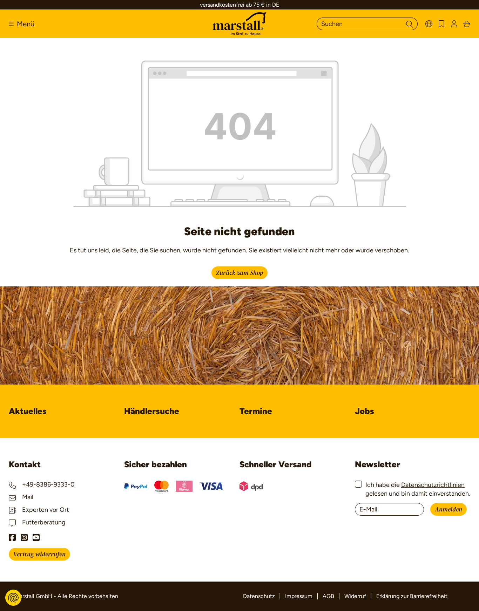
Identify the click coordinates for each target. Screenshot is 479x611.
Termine (256, 411)
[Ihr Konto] (454, 23)
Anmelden (448, 509)
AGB (328, 596)
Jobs (364, 411)
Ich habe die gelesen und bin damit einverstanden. (417, 489)
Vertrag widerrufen (39, 554)
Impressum (298, 596)
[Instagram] (24, 537)
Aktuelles (28, 411)
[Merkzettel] (441, 23)
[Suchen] (410, 24)
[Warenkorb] (466, 23)
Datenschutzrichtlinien (433, 485)
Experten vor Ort (45, 510)
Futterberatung (43, 522)
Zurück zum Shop (239, 273)
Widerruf (355, 596)
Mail (27, 497)
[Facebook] (12, 537)
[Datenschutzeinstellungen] (13, 598)
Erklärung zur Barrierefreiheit (411, 596)
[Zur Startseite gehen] (239, 23)
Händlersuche (151, 411)
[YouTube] (36, 537)
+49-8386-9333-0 (48, 484)
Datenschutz (259, 596)
